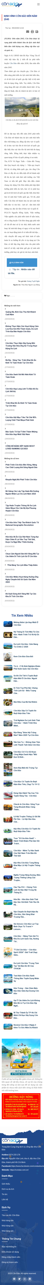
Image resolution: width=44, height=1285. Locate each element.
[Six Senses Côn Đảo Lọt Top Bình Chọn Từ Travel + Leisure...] (8, 927)
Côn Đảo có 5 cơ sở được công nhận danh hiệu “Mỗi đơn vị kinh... (25, 754)
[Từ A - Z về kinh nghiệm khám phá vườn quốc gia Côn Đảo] (8, 668)
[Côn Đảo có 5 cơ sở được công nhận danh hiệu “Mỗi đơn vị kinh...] (8, 754)
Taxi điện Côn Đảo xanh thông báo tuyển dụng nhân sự (26, 978)
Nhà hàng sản (7, 1220)
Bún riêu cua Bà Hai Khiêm (25, 702)
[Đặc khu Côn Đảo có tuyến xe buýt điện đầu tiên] (8, 830)
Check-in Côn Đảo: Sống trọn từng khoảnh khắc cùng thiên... (26, 807)
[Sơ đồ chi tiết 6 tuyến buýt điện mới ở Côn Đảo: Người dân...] (8, 678)
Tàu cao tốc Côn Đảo (10, 1215)
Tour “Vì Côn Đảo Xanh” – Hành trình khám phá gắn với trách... (26, 841)
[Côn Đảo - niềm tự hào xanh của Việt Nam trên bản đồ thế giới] (8, 853)
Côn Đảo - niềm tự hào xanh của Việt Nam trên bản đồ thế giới (26, 853)
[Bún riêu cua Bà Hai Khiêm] (8, 702)
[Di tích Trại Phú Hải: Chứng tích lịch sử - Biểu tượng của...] (8, 691)
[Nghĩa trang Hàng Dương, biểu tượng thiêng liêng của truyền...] (8, 878)
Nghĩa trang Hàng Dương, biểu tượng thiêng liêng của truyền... (27, 877)
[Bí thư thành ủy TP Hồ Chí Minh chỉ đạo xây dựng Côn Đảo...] (8, 1016)
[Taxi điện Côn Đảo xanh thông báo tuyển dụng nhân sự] (8, 978)
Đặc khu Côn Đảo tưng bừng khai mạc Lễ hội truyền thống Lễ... (27, 865)
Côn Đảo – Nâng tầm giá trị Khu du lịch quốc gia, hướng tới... (26, 939)
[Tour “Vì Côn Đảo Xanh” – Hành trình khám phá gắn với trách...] (8, 841)
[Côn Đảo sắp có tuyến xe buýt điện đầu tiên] (8, 712)
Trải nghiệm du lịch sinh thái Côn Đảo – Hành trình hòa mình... (27, 723)
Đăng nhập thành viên (11, 1257)
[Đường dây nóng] (22, 1106)
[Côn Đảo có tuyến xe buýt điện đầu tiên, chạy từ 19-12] (8, 783)
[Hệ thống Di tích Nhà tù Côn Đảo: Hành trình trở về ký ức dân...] (8, 635)
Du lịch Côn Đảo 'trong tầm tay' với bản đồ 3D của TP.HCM (26, 966)
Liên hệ (5, 1200)
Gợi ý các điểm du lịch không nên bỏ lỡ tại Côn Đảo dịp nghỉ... (27, 1003)
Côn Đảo (13, 63)
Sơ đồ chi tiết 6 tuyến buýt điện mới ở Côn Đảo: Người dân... (26, 678)
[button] (10, 270)
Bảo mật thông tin (9, 1247)
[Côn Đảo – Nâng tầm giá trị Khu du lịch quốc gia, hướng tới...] (8, 939)
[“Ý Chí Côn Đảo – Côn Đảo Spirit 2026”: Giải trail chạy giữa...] (8, 952)
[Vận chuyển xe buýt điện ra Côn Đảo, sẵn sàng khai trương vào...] (8, 915)
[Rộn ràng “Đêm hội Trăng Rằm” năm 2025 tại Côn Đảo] (8, 734)
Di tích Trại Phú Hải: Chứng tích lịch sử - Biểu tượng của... (26, 690)
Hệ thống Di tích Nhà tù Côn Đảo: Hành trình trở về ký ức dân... (26, 634)
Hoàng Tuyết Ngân (33, 281)
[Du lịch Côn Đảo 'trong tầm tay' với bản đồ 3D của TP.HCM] (8, 966)
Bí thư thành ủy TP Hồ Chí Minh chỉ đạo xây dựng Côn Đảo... (26, 1015)
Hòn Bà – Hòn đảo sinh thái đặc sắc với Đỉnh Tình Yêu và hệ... (26, 902)
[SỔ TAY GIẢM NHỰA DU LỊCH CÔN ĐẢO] (22, 1058)
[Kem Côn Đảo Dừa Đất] (8, 657)
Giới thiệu (6, 1184)
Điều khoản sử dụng (10, 1252)
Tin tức (5, 1194)
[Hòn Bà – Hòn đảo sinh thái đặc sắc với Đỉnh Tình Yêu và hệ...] (8, 902)
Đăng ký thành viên (10, 1262)
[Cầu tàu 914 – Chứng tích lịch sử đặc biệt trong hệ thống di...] (8, 890)
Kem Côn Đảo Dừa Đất (23, 656)
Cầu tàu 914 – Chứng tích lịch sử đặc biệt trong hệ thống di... (25, 890)
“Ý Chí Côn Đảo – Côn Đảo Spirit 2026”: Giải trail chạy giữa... (25, 952)
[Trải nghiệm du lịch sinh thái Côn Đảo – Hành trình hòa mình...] (8, 723)
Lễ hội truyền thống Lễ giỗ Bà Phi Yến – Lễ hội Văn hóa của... (27, 819)
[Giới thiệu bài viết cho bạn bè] (27, 31)
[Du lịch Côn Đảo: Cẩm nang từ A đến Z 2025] (8, 646)
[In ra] (32, 31)
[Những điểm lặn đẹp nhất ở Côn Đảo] (8, 624)
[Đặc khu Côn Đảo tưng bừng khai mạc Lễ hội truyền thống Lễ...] (8, 866)
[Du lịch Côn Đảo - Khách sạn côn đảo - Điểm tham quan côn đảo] (13, 4)
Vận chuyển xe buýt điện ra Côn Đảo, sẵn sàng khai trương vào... (26, 914)
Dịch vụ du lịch (8, 1189)
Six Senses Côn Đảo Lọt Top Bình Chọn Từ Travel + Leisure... (26, 926)
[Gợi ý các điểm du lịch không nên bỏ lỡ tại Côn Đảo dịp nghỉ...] (8, 1003)
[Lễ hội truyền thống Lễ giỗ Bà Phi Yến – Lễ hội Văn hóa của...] (8, 819)
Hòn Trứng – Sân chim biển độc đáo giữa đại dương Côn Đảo (26, 991)
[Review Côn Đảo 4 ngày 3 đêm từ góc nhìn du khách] (8, 1027)
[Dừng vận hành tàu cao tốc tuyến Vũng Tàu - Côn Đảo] (8, 794)
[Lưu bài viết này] (37, 31)
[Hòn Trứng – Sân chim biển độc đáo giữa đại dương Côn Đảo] (8, 991)
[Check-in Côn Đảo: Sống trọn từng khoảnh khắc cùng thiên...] (8, 807)
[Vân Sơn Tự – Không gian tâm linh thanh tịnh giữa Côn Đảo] (8, 744)
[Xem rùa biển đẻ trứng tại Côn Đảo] (8, 769)
